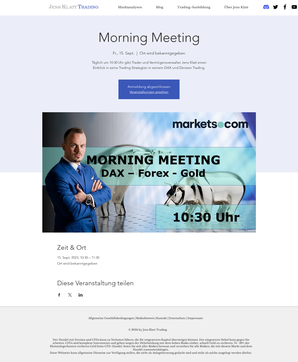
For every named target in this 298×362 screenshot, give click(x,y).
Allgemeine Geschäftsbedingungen (111, 318)
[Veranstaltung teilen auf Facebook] (59, 295)
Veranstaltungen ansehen (149, 92)
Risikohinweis (145, 318)
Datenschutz (177, 318)
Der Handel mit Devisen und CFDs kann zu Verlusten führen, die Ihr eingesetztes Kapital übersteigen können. (126, 339)
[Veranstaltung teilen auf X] (70, 295)
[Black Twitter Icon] (275, 7)
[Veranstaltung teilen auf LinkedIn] (81, 295)
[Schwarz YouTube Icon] (294, 7)
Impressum (195, 318)
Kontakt (162, 318)
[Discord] (266, 7)
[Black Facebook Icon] (285, 7)
